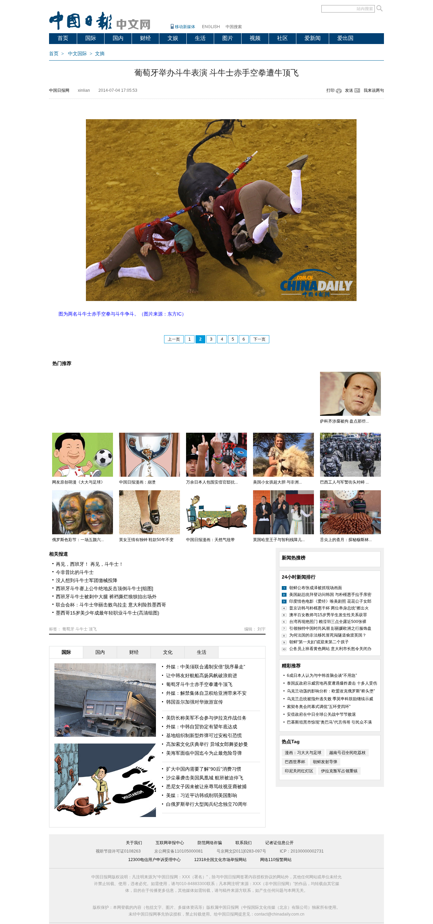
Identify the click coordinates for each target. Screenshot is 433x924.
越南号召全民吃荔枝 (347, 752)
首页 (63, 38)
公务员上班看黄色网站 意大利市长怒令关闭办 (330, 648)
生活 (200, 38)
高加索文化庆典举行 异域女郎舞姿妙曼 (207, 744)
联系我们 (243, 842)
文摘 (100, 53)
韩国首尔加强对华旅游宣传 (194, 702)
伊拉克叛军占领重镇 (339, 771)
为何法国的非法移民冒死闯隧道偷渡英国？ (327, 635)
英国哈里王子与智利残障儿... (279, 539)
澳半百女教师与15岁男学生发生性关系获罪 (328, 615)
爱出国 (345, 38)
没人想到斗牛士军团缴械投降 (86, 580)
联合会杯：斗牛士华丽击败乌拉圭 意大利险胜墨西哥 (111, 604)
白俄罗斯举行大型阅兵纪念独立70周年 (206, 804)
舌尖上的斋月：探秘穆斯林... (346, 539)
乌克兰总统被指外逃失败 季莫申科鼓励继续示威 (330, 698)
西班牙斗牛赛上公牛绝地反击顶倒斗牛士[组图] (104, 588)
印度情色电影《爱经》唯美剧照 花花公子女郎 (330, 601)
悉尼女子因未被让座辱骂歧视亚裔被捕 (206, 786)
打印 (330, 90)
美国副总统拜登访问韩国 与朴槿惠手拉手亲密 (330, 594)
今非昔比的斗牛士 (75, 572)
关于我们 (134, 842)
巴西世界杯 (295, 761)
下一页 (259, 339)
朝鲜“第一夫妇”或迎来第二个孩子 (319, 642)
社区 (282, 38)
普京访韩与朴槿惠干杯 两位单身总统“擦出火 (329, 608)
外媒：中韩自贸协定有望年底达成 (201, 726)
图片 (227, 38)
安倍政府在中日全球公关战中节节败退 (321, 714)
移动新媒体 (185, 26)
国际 (90, 38)
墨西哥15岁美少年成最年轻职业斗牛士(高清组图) (107, 613)
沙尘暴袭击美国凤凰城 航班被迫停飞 (204, 777)
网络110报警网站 (276, 859)
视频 (255, 38)
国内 (118, 38)
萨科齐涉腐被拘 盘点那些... (344, 421)
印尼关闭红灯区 (299, 771)
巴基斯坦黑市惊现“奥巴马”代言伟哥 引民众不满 (329, 722)
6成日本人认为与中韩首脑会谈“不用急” (322, 675)
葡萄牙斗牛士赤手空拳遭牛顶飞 (199, 684)
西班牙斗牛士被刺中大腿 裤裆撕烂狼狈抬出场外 (106, 596)
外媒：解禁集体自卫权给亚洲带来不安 (206, 693)
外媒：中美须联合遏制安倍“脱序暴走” (205, 666)
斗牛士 (81, 629)
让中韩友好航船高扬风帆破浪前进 (201, 675)
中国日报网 (59, 90)
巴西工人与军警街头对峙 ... (344, 482)
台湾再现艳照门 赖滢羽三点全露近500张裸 (327, 621)
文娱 (172, 38)
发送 (349, 90)
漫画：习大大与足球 (303, 752)
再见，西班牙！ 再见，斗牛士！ (89, 564)
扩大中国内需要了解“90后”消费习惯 (203, 769)
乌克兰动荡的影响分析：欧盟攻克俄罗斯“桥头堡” (331, 691)
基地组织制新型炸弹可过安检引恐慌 (204, 735)
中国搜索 (234, 26)
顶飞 (93, 629)
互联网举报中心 (170, 842)
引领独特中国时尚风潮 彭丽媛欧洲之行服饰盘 (330, 628)
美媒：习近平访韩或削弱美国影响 (201, 795)
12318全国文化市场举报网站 (220, 859)
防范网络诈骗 (210, 842)
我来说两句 (374, 90)
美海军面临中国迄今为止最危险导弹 (204, 753)
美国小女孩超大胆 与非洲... (277, 482)
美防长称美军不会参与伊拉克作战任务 (206, 718)
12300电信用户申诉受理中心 (154, 859)
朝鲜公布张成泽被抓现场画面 (315, 587)
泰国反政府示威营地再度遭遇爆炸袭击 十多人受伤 (332, 683)
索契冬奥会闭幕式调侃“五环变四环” (318, 706)
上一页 (174, 339)
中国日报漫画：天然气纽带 (210, 539)
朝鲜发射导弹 (325, 761)
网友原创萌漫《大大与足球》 (78, 482)
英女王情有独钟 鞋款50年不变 (146, 539)
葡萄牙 (68, 629)
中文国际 (77, 53)
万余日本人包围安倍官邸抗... (212, 482)
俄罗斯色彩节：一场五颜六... (78, 539)
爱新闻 (312, 38)
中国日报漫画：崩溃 (137, 482)
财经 (145, 38)
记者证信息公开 (279, 842)
